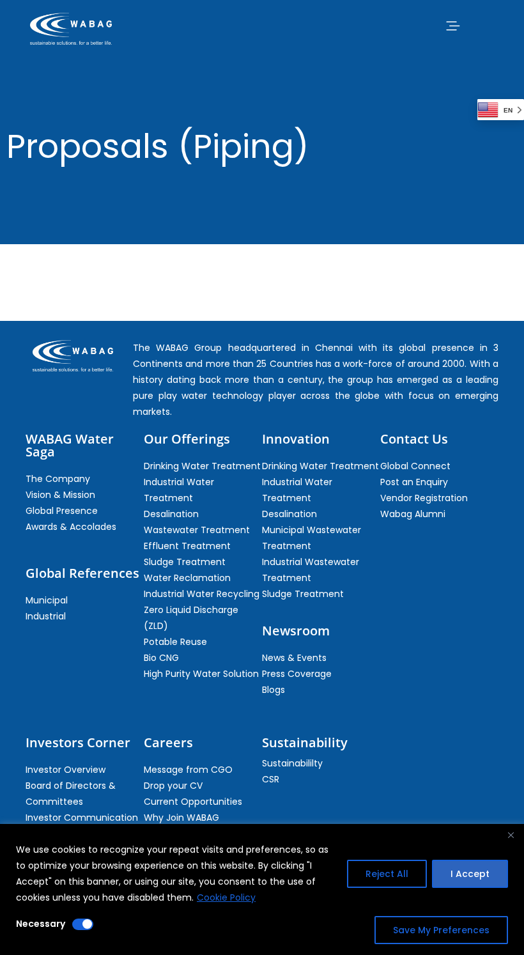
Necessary (40, 923)
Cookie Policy (226, 897)
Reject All (387, 873)
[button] (452, 25)
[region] (262, 889)
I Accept (470, 873)
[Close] (510, 834)
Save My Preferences (441, 930)
